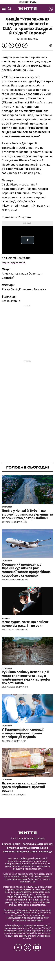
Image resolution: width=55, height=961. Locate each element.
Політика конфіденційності (38, 844)
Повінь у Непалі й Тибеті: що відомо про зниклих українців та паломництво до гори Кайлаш (27, 514)
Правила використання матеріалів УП (27, 848)
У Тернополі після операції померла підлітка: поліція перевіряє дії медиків (23, 733)
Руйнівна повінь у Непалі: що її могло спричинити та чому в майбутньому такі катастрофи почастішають (26, 677)
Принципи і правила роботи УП (20, 852)
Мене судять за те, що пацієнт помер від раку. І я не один (25, 624)
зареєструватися (13, 262)
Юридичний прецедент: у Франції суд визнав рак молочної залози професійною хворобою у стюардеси (26, 570)
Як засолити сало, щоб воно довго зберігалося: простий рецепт (24, 787)
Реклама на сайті (11, 844)
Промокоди (45, 852)
